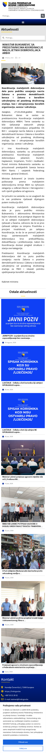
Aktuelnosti (10, 29)
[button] (23, 22)
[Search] (43, 16)
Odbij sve (23, 748)
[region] (23, 727)
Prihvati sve (23, 742)
